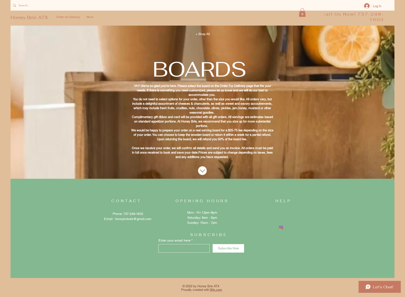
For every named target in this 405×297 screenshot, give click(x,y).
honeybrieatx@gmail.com (133, 219)
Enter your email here (174, 240)
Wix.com (216, 290)
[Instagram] (281, 227)
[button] (302, 12)
